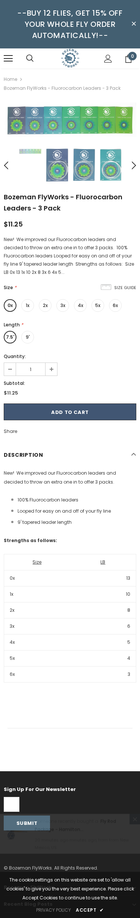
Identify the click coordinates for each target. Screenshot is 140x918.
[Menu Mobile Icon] (8, 58)
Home (10, 79)
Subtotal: (14, 383)
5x (97, 305)
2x (45, 305)
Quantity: (15, 356)
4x (80, 305)
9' (28, 337)
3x (62, 305)
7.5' (10, 337)
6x (115, 305)
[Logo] (70, 58)
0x (10, 305)
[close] (133, 24)
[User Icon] (108, 59)
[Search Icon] (30, 58)
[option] (70, 119)
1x (27, 305)
